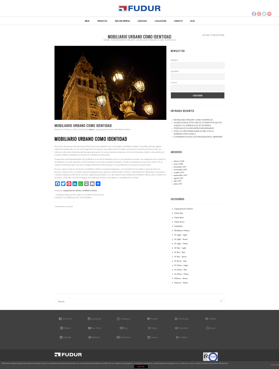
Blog (125, 328)
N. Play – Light (180, 248)
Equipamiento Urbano (123, 40)
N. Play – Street (180, 257)
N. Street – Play (180, 261)
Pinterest (95, 337)
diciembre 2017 (180, 167)
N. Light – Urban (181, 244)
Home (106, 40)
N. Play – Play (179, 252)
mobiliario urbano (89, 191)
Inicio (87, 20)
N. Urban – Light (181, 265)
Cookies (183, 337)
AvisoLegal (183, 318)
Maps (154, 328)
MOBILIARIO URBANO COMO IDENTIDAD (193, 120)
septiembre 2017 (180, 175)
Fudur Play (178, 213)
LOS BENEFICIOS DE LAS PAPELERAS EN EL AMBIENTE (198, 137)
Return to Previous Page (214, 35)
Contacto (178, 20)
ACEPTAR (141, 367)
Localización (160, 20)
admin (91, 129)
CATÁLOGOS (142, 20)
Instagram (96, 318)
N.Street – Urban (181, 283)
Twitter (67, 328)
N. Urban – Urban (181, 274)
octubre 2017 (179, 173)
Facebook (67, 318)
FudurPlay (178, 226)
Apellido (174, 71)
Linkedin (67, 337)
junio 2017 (178, 184)
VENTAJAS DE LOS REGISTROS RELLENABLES (194, 128)
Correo (174, 82)
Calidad (212, 318)
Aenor (212, 328)
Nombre (174, 60)
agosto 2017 (178, 178)
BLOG (192, 20)
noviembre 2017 (180, 170)
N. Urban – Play (180, 270)
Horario (154, 318)
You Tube (96, 328)
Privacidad (183, 328)
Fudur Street (179, 222)
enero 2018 (178, 164)
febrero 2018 (179, 161)
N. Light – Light (180, 235)
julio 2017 (177, 181)
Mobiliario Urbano (122, 129)
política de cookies (187, 363)
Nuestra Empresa (122, 20)
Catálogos (125, 318)
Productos (102, 20)
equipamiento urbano (72, 191)
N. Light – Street (181, 239)
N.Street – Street (181, 278)
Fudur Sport (179, 217)
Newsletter (125, 337)
